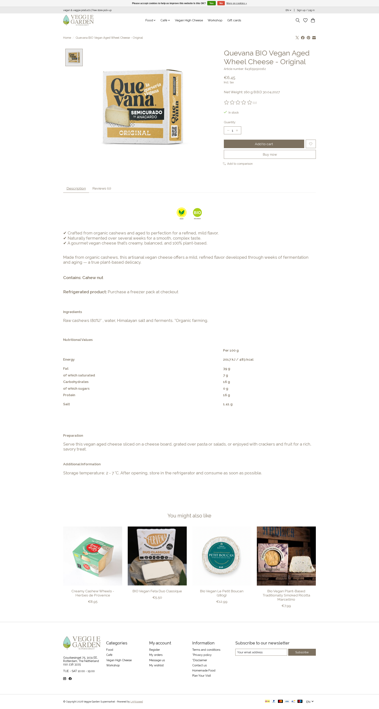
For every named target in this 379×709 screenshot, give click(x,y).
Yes (211, 3)
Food (109, 649)
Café (109, 654)
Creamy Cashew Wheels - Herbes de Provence (92, 593)
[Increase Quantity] (237, 130)
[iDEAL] (267, 701)
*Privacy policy (202, 654)
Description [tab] (76, 188)
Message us (157, 660)
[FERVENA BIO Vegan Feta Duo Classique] (157, 556)
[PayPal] (274, 701)
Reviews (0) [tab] (101, 188)
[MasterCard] (280, 701)
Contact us (199, 665)
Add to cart (264, 144)
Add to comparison (240, 163)
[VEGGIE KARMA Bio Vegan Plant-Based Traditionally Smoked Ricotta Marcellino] (286, 556)
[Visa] (287, 701)
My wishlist (156, 665)
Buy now (270, 154)
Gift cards (234, 20)
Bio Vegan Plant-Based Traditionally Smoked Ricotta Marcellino (286, 595)
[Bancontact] (293, 701)
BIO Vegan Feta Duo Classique (157, 591)
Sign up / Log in (306, 10)
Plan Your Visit (201, 675)
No (221, 3)
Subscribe (302, 652)
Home (67, 37)
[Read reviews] (238, 102)
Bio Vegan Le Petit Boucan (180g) (221, 593)
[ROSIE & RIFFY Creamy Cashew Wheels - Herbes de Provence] (92, 556)
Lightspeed (136, 701)
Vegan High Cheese (189, 20)
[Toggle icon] (298, 20)
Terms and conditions (206, 649)
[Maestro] (300, 701)
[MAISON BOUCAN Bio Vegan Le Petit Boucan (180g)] (221, 556)
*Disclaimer (199, 660)
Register (154, 649)
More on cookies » (236, 3)
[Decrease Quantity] (228, 130)
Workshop (215, 20)
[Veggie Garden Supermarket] (78, 20)
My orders (155, 654)
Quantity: (230, 122)
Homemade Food (203, 670)
